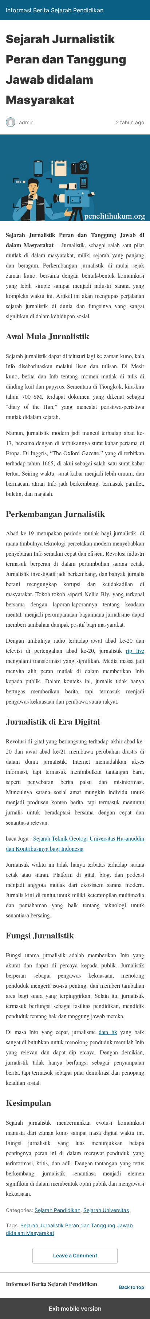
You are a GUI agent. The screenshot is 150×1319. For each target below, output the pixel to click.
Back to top (131, 1287)
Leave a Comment (75, 1255)
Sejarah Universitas (106, 1210)
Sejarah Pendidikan (57, 1210)
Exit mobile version (75, 1308)
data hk (108, 1032)
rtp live (135, 650)
